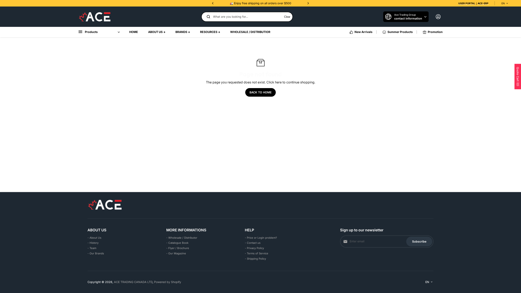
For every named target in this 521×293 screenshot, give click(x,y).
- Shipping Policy (255, 258)
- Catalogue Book (177, 242)
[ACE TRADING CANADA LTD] (94, 17)
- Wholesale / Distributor (181, 237)
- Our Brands (96, 253)
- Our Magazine (176, 253)
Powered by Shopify (167, 282)
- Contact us (252, 242)
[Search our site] (208, 16)
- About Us (94, 237)
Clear (287, 16)
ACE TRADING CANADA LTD (133, 282)
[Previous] (213, 3)
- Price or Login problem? (261, 237)
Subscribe (419, 241)
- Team (92, 248)
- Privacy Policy (254, 248)
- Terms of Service (256, 253)
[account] (438, 16)
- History (93, 242)
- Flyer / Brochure (177, 248)
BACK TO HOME (260, 92)
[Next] (307, 3)
